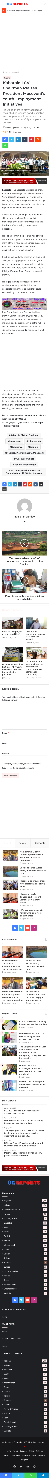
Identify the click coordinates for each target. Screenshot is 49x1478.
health (6, 1227)
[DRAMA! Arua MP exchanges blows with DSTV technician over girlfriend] (9, 1069)
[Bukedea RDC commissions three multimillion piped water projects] (36, 983)
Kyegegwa (16, 447)
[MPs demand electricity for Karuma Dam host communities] (10, 914)
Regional (15, 72)
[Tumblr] (24, 139)
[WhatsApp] (5, 145)
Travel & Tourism (11, 1271)
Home (7, 72)
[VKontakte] (35, 484)
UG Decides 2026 (12, 1209)
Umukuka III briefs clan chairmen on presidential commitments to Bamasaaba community (35, 668)
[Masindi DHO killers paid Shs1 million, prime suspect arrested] (9, 1085)
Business (7, 1262)
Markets (7, 1293)
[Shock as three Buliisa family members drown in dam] (10, 871)
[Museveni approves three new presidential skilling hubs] (10, 885)
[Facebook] (5, 139)
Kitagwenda (34, 441)
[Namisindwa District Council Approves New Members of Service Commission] (10, 855)
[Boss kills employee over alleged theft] (12, 623)
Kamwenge (15, 441)
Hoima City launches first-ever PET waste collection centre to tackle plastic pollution (12, 669)
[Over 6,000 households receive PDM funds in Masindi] (36, 623)
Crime (6, 1249)
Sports (6, 1280)
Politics (7, 1276)
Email (5, 743)
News (6, 1232)
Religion (7, 1258)
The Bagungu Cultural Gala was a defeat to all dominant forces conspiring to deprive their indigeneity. (32, 1052)
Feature (7, 1240)
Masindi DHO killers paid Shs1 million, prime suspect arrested (32, 1084)
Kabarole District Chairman (24, 435)
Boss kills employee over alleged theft (12, 632)
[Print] (4, 489)
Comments (39, 843)
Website (5, 753)
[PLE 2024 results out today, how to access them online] (9, 1025)
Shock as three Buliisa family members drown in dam (33, 871)
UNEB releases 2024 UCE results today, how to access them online (31, 1036)
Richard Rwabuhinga (25, 464)
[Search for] (45, 5)
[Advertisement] (24, 40)
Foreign (7, 1214)
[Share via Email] (41, 484)
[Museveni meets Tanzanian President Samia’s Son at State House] (10, 898)
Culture (7, 1267)
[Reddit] (38, 139)
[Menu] (3, 5)
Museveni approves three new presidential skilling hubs (32, 884)
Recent (7, 843)
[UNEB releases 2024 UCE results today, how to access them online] (9, 1037)
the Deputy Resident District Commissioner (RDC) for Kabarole (24, 472)
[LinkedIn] (18, 139)
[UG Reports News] (18, 4)
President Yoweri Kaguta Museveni (25, 452)
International (9, 1245)
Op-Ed (7, 1236)
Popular (22, 843)
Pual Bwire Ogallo (25, 458)
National (7, 1205)
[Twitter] (11, 139)
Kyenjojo (33, 447)
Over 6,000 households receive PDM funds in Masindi (35, 635)
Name (5, 733)
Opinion (7, 1254)
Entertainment (10, 1284)
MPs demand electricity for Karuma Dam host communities (32, 913)
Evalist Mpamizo (12, 128)
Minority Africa (10, 1218)
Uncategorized (10, 1289)
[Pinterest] (31, 139)
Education (8, 1223)
